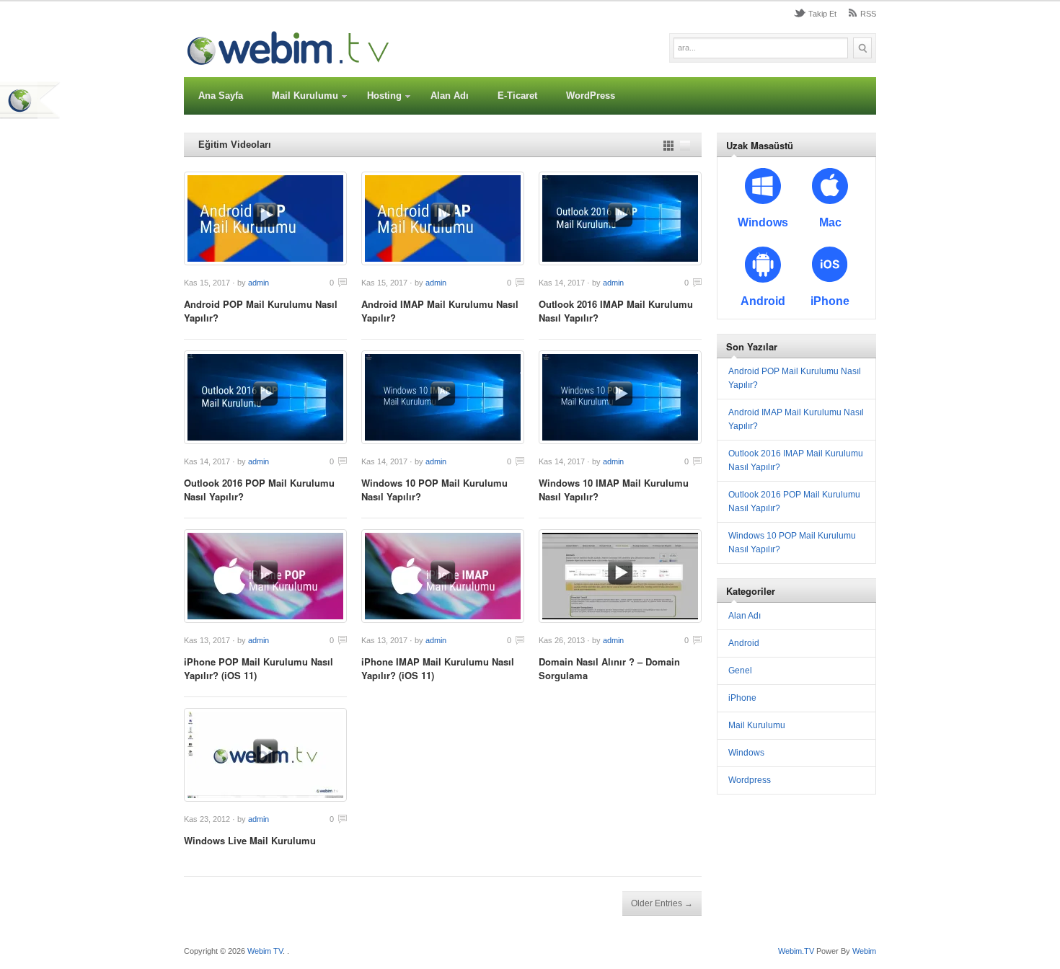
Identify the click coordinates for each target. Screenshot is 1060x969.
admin (258, 282)
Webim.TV (797, 951)
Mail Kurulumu (305, 95)
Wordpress (749, 780)
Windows (746, 753)
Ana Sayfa (220, 95)
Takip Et (822, 13)
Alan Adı (449, 95)
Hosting (384, 95)
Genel (740, 670)
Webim (864, 951)
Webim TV (265, 951)
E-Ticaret (517, 95)
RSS (868, 13)
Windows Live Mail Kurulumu (250, 840)
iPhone (742, 698)
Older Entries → (662, 903)
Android (743, 643)
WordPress (590, 95)
